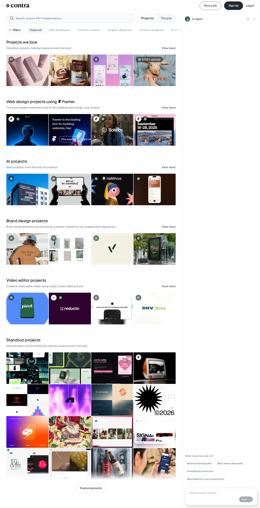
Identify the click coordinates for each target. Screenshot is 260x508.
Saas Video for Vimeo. (63, 470)
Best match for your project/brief (205, 479)
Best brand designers (199, 463)
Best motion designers (230, 463)
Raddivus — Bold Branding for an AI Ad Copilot (112, 194)
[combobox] (70, 18)
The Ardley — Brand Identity (152, 255)
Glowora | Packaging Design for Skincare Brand (26, 75)
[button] (27, 70)
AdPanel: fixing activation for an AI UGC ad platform (69, 194)
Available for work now (200, 471)
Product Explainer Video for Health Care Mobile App (23, 314)
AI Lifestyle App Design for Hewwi (106, 75)
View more (169, 48)
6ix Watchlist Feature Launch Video (105, 314)
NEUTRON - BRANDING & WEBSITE (22, 135)
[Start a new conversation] (248, 19)
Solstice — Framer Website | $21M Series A (109, 135)
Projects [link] (147, 18)
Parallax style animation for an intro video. (68, 437)
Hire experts (68, 139)
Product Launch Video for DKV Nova (150, 314)
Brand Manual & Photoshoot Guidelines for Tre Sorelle (67, 254)
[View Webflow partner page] (96, 421)
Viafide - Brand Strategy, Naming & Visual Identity (112, 254)
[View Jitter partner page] (54, 59)
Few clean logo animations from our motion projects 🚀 (26, 405)
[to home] (18, 6)
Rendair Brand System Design (25, 196)
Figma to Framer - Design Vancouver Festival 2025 (150, 135)
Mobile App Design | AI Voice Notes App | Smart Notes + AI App (152, 193)
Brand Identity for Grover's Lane (26, 255)
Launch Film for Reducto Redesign (61, 314)
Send (244, 499)
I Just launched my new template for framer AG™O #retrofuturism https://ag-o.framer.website (154, 371)
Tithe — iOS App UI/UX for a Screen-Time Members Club (151, 75)
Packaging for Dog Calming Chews (61, 75)
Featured (36, 30)
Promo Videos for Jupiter (22, 375)
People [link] (166, 18)
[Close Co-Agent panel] (254, 19)
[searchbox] (73, 18)
